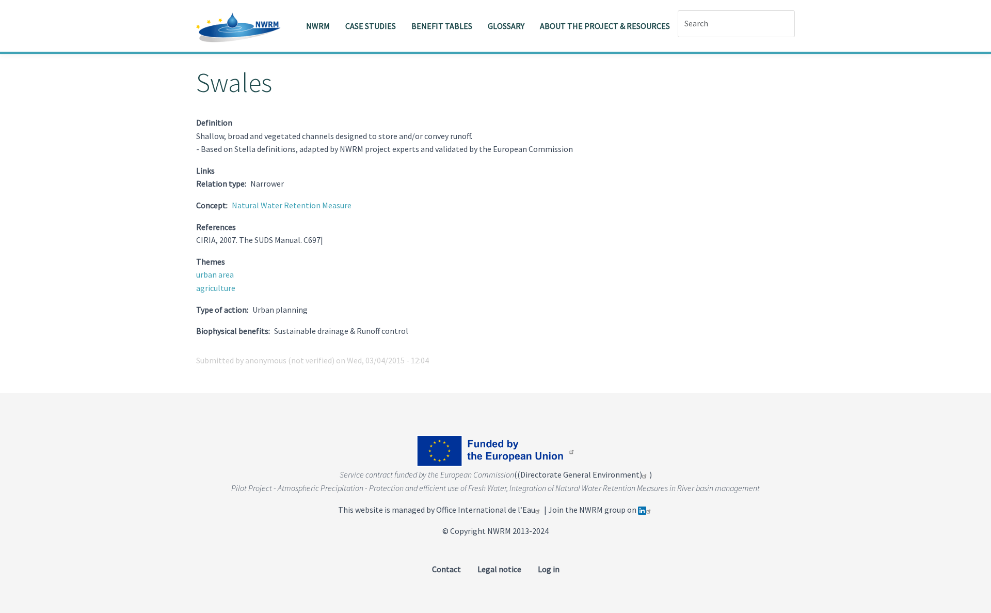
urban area (215, 274)
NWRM (318, 26)
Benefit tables (441, 26)
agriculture (215, 288)
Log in (549, 569)
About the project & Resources (605, 26)
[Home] (242, 26)
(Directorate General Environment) (579, 474)
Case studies (370, 26)
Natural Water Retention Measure (291, 205)
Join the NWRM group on (593, 509)
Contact (446, 569)
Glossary (506, 26)
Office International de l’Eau (485, 509)
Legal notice (499, 569)
